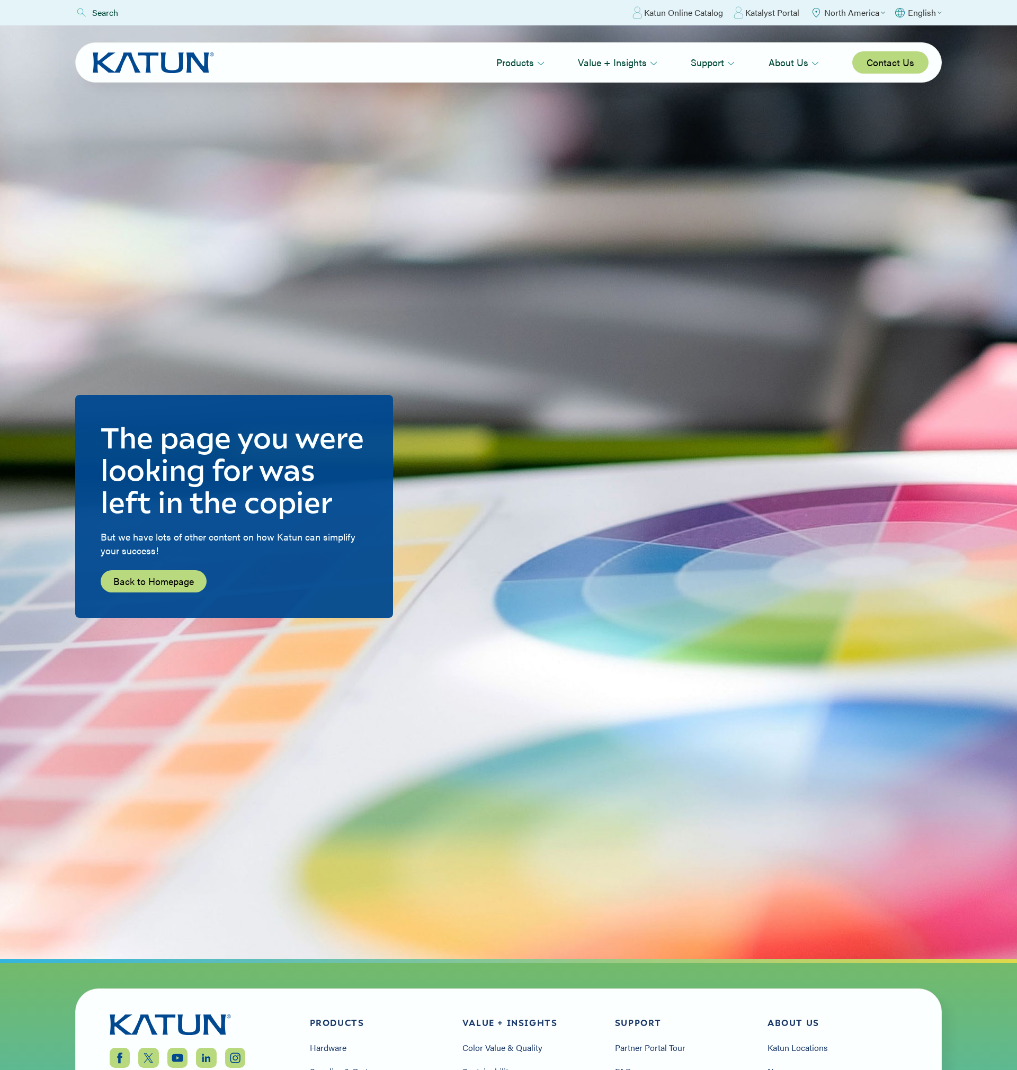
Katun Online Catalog (683, 12)
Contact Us (890, 62)
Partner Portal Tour (650, 1048)
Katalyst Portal (772, 12)
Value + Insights (612, 62)
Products (515, 62)
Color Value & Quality (502, 1048)
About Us (788, 62)
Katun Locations (798, 1048)
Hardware (328, 1048)
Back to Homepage (153, 581)
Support (707, 62)
